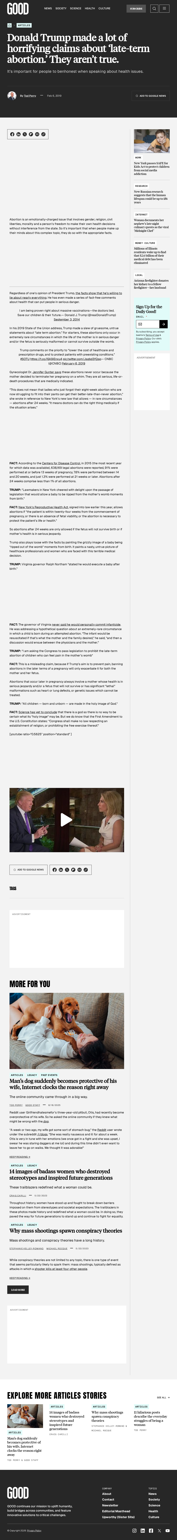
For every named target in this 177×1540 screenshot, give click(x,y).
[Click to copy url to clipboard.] (43, 134)
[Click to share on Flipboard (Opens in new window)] (31, 134)
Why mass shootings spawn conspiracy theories (66, 1230)
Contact (108, 1499)
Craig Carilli (18, 1195)
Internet (141, 214)
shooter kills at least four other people (61, 1269)
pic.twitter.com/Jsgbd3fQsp (82, 359)
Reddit (101, 1130)
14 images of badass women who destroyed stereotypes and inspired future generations (61, 1174)
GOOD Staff (32, 1105)
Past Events (49, 1075)
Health (90, 8)
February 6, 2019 (73, 363)
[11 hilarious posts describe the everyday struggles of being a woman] (152, 1418)
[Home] (9, 25)
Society (60, 8)
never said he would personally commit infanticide (86, 624)
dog (46, 1121)
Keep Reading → (20, 1156)
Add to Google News (153, 95)
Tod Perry (30, 96)
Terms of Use (152, 335)
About (106, 1494)
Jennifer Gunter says (46, 372)
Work (138, 157)
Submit (165, 325)
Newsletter (110, 1505)
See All (161, 1397)
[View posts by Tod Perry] (12, 95)
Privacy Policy (143, 338)
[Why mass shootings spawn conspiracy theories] (109, 1418)
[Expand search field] (154, 9)
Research (141, 186)
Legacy (32, 1075)
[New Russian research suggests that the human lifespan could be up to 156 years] (152, 192)
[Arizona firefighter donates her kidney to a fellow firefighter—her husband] (152, 279)
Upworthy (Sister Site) (118, 1517)
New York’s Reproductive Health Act (43, 507)
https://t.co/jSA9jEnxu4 (46, 359)
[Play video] (67, 820)
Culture (104, 8)
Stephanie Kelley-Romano (27, 1248)
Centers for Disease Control (61, 463)
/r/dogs (42, 1134)
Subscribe (136, 8)
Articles (24, 25)
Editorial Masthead (116, 1511)
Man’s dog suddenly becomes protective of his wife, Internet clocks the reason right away (63, 1084)
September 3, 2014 (67, 319)
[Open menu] (164, 9)
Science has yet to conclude (37, 712)
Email (141, 316)
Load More (18, 1289)
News (48, 8)
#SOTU (25, 359)
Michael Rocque (57, 1248)
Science (75, 8)
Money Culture (145, 243)
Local (139, 275)
